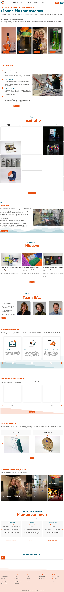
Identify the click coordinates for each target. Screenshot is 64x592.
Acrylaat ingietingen (4, 583)
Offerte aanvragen (42, 576)
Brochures (28, 581)
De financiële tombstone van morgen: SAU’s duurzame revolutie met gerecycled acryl (30, 268)
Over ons (36, 2)
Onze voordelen (16, 578)
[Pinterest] (34, 587)
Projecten (29, 2)
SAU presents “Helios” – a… (54, 483)
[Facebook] (30, 587)
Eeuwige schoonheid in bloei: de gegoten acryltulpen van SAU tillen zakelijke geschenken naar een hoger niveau (53, 269)
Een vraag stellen (42, 578)
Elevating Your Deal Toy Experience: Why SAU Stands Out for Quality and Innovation (11, 268)
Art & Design (3, 578)
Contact (42, 2)
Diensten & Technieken (17, 581)
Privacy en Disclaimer (40, 590)
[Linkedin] (36, 587)
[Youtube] (32, 587)
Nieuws (22, 2)
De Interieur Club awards (12, 496)
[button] (19, 309)
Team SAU (15, 576)
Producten (15, 2)
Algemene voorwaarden (32, 590)
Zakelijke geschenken (4, 581)
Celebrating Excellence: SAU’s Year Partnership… (55, 496)
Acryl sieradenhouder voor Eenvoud (38, 496)
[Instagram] (28, 587)
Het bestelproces (16, 583)
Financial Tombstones (4, 576)
